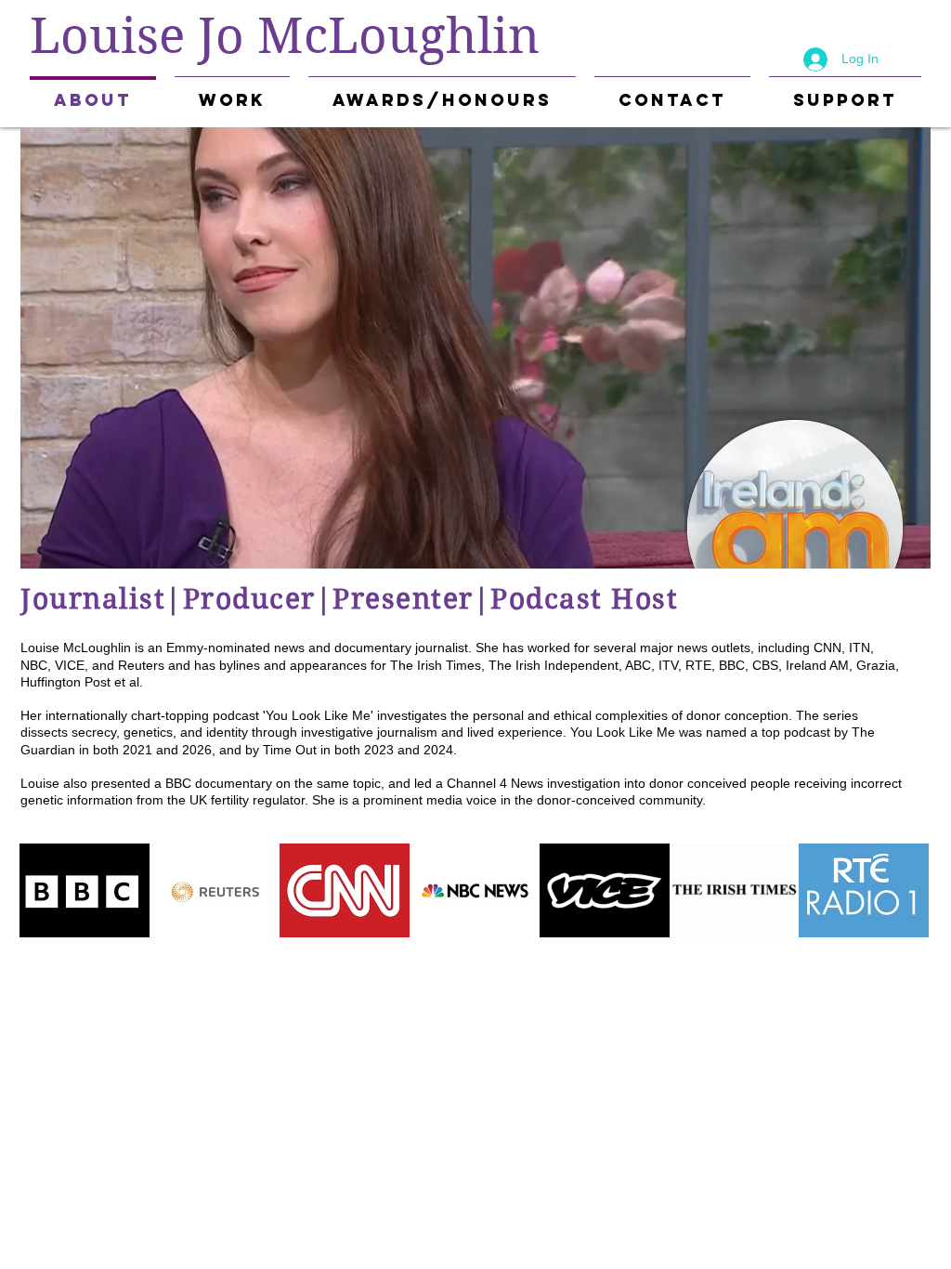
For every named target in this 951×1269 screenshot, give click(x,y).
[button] (232, 91)
